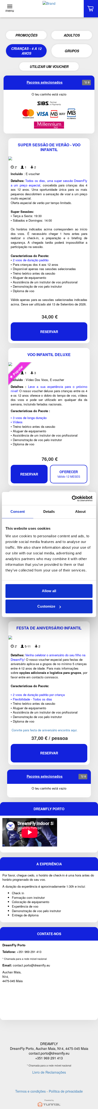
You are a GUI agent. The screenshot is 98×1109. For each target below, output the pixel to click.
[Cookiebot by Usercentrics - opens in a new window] (72, 498)
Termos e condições (30, 1091)
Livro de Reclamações (49, 1072)
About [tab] (80, 511)
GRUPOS (72, 50)
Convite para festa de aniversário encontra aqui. (44, 730)
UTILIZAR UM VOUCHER (49, 66)
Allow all (49, 591)
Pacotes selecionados (45, 82)
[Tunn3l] (49, 1101)
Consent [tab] (17, 511)
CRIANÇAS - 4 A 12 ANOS (26, 51)
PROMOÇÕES (26, 35)
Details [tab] (49, 511)
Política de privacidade (66, 1091)
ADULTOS (72, 35)
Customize (46, 606)
